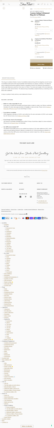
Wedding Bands (8, 294)
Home (31, 8)
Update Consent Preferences (30, 209)
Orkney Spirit (7, 315)
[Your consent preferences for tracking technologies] (51, 425)
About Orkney (7, 417)
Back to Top (27, 176)
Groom (6, 353)
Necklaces (9, 231)
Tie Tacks (8, 248)
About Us (6, 395)
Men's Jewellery (8, 380)
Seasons (6, 317)
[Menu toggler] (3, 4)
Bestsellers (7, 275)
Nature (8, 329)
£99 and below (8, 280)
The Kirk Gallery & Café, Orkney (12, 385)
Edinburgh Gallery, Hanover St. (11, 388)
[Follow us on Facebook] (20, 196)
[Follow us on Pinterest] (25, 196)
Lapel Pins (9, 246)
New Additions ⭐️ (6, 359)
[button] (51, 4)
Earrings (8, 234)
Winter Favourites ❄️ (9, 376)
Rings (7, 229)
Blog (3, 420)
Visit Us (6, 383)
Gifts (5, 363)
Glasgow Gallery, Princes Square (12, 390)
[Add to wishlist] (42, 4)
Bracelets (8, 236)
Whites (8, 268)
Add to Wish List (48, 68)
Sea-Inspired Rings (9, 305)
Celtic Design (9, 332)
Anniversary (7, 356)
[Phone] (9, 4)
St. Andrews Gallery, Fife (10, 392)
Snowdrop (6, 314)
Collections (7, 309)
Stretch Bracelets (10, 238)
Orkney (8, 322)
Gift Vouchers (7, 378)
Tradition (8, 337)
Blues (7, 263)
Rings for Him (9, 250)
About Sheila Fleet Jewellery (11, 398)
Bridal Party (7, 349)
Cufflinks (8, 243)
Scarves (6, 373)
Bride (5, 351)
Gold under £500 (8, 283)
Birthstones (7, 370)
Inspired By (9, 321)
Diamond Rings (8, 302)
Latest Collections (8, 312)
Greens (8, 261)
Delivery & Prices (22, 116)
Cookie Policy (20, 209)
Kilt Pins (8, 245)
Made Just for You (8, 402)
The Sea (8, 326)
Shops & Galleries (10, 407)
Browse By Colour (10, 255)
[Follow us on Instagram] (31, 196)
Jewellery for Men (8, 278)
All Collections (7, 310)
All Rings (6, 290)
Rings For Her (9, 251)
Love (7, 336)
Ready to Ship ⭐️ (8, 282)
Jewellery (6, 224)
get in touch (14, 108)
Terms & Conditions (5, 209)
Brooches (8, 241)
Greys (7, 270)
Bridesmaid (7, 354)
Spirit (7, 334)
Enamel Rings (7, 304)
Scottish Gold (7, 285)
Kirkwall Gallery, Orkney (10, 386)
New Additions (8, 273)
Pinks (7, 267)
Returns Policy (14, 123)
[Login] (47, 4)
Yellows (8, 260)
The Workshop (8, 400)
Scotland (8, 331)
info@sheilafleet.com (43, 202)
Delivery (6, 403)
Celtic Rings (7, 300)
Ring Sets (6, 295)
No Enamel (9, 272)
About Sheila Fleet (8, 397)
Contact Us (5, 422)
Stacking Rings (8, 299)
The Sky (8, 327)
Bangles (8, 239)
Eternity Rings (7, 297)
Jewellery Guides (6, 419)
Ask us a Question (36, 68)
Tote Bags (6, 375)
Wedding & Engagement (10, 343)
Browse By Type (10, 228)
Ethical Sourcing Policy (6, 211)
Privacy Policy (44, 170)
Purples (8, 265)
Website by (22, 214)
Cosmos (35, 17)
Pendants (8, 233)
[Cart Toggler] (45, 4)
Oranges (8, 258)
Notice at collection (27, 426)
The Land (8, 324)
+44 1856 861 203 (42, 200)
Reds (7, 256)
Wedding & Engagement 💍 (11, 277)
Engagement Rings (9, 292)
